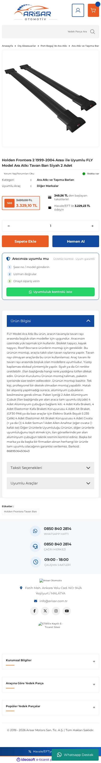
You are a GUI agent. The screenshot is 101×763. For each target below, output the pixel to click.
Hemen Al (76, 241)
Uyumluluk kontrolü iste (52, 292)
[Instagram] (56, 611)
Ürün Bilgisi (21, 321)
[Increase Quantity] (92, 225)
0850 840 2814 (57, 544)
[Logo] (50, 580)
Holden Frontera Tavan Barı (20, 511)
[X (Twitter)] (45, 611)
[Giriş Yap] (78, 10)
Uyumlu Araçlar (24, 483)
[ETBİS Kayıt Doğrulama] (50, 634)
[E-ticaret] (50, 759)
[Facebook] (34, 611)
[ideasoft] (25, 760)
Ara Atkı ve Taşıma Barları (55, 179)
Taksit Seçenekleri (26, 467)
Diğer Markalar (47, 186)
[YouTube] (66, 611)
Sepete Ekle (25, 241)
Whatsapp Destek (78, 755)
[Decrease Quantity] (8, 225)
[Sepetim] (93, 10)
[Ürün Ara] (92, 31)
